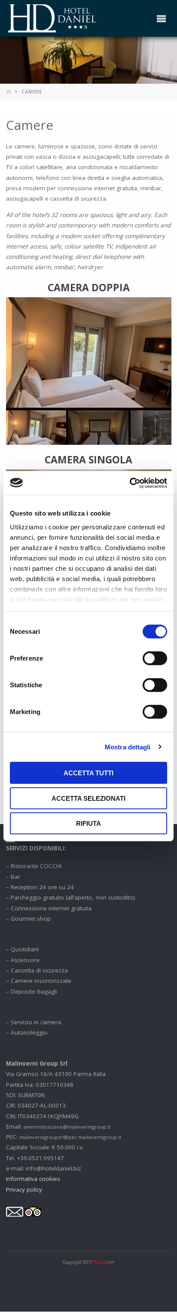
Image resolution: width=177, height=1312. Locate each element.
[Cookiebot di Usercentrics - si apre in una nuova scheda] (129, 482)
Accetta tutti (88, 773)
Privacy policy (24, 1189)
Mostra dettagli (128, 746)
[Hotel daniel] (53, 18)
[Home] (9, 91)
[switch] (155, 658)
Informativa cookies (33, 1179)
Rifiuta (88, 823)
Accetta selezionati (88, 798)
